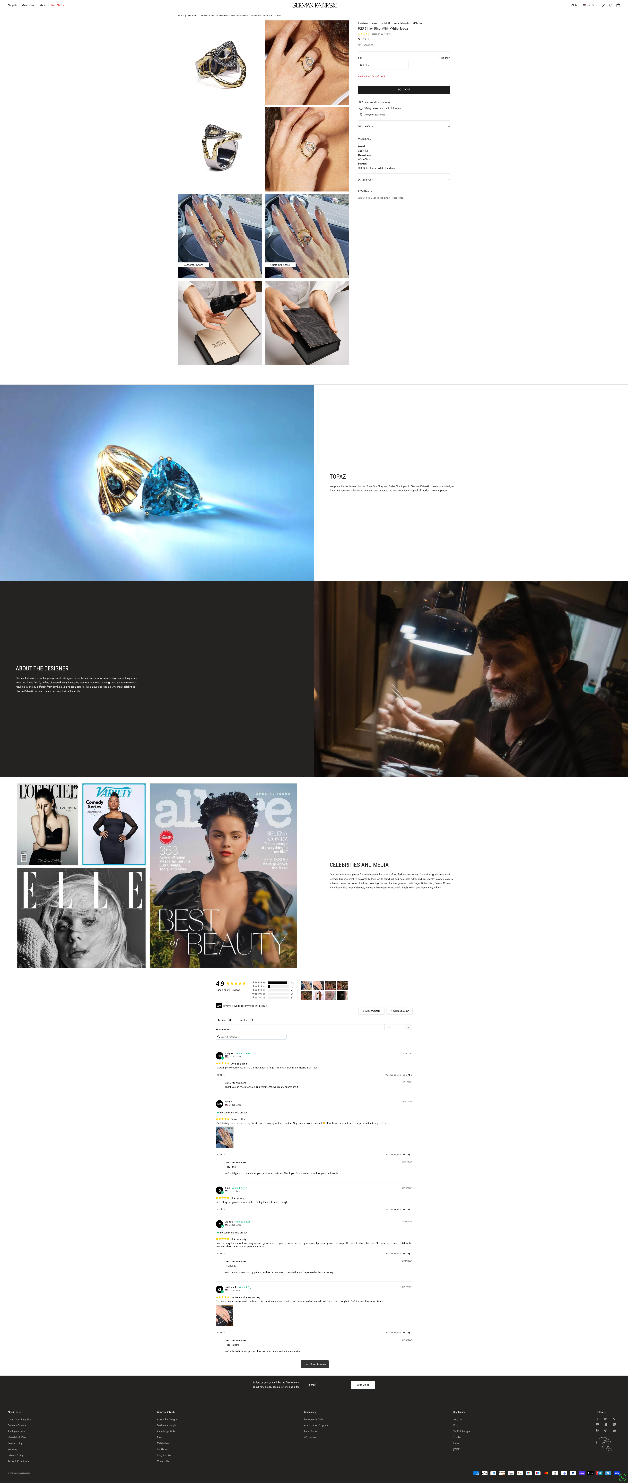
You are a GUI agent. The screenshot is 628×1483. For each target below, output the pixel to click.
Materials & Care (17, 1437)
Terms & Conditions (18, 1461)
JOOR (456, 1449)
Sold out (404, 89)
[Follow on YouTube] (597, 1424)
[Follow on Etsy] (614, 1424)
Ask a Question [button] (372, 1010)
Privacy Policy (15, 1455)
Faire (456, 1443)
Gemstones (28, 5)
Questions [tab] (244, 1020)
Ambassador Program (316, 1425)
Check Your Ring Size (19, 1419)
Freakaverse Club (313, 1419)
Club (574, 5)
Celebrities (163, 1443)
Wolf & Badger (461, 1431)
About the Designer (167, 1419)
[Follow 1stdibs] (597, 1430)
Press (160, 1437)
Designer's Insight (166, 1425)
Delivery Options (17, 1425)
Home (181, 15)
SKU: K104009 (366, 45)
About (42, 5)
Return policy (15, 1443)
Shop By (12, 5)
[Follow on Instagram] (605, 1419)
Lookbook (162, 1449)
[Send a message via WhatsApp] (622, 1477)
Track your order (17, 1431)
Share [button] (223, 1075)
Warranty (12, 1449)
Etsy (455, 1425)
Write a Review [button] (401, 1010)
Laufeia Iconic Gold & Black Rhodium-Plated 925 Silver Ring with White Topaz (241, 15)
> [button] (315, 1364)
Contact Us (163, 1461)
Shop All (192, 15)
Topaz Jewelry (383, 197)
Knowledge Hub (166, 1431)
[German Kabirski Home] (608, 1444)
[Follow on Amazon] (605, 1424)
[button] (405, 1075)
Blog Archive (164, 1455)
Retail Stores (311, 1431)
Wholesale (310, 1437)
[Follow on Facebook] (597, 1419)
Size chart (444, 58)
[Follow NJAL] (605, 1430)
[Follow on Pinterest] (614, 1419)
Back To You (57, 5)
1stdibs (457, 1437)
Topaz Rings (397, 197)
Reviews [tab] (222, 1020)
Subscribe (363, 1385)
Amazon (457, 1419)
